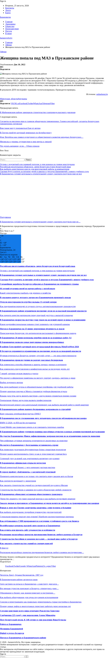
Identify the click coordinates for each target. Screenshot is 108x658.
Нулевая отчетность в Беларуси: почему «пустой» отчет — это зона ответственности (38, 356)
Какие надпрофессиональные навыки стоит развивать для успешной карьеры (35, 324)
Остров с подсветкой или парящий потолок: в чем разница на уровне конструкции (37, 164)
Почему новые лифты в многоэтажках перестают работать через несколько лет (35, 606)
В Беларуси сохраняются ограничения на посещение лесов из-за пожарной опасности (40, 351)
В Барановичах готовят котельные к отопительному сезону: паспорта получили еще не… (40, 222)
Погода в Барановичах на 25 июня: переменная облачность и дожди (32, 329)
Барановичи (5, 17)
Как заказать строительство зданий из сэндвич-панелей (26, 543)
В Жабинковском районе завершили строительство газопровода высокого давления (37, 112)
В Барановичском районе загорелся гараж (19, 579)
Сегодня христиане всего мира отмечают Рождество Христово (29, 611)
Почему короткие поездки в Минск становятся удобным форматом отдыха (33, 391)
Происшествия (12, 29)
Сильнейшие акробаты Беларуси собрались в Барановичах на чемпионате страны (39, 284)
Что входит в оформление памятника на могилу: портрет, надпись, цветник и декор (37, 378)
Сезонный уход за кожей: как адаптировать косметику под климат (30, 458)
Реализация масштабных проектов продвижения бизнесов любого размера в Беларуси (41, 534)
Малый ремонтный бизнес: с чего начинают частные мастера (27, 467)
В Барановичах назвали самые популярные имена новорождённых (32, 342)
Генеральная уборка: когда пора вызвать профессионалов (25, 400)
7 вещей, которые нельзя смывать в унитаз (19, 373)
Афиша (3, 52)
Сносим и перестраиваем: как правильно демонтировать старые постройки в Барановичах (41, 602)
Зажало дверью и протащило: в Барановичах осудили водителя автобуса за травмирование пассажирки (49, 503)
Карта (8, 13)
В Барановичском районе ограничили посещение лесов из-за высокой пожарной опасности (43, 311)
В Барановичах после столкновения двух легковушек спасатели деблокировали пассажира (43, 418)
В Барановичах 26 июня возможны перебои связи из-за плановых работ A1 (36, 338)
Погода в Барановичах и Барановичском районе (23, 638)
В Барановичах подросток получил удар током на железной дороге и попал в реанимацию (42, 320)
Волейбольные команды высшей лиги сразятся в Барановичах (30, 525)
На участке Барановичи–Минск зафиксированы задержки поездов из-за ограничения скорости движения (50, 436)
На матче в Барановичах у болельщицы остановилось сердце (29, 445)
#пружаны (22, 99)
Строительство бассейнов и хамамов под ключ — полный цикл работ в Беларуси (38, 539)
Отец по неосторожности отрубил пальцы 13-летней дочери (28, 302)
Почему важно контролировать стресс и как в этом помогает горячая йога (33, 454)
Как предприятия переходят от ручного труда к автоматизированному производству (38, 306)
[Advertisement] (54, 195)
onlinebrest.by (102, 94)
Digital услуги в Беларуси (12, 633)
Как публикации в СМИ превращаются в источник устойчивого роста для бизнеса (39, 521)
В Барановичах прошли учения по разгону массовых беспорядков (31, 360)
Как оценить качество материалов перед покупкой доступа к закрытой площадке (36, 315)
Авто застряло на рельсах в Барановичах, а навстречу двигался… (29, 584)
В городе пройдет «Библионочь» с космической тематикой (27, 472)
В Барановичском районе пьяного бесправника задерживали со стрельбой (35, 409)
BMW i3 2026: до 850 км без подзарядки (18, 423)
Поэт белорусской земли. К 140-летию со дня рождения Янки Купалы (33, 620)
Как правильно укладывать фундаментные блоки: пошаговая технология (33, 449)
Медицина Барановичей (11, 629)
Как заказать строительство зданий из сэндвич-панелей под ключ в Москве (34, 485)
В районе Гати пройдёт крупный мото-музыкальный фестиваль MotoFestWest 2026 (39, 347)
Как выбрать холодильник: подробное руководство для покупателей (31, 512)
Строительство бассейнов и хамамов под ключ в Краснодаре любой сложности (35, 490)
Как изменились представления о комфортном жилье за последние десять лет (35, 369)
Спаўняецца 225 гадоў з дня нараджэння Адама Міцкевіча (27, 615)
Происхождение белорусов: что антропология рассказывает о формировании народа (38, 333)
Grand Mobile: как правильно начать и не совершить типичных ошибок (32, 427)
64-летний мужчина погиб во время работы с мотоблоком (27, 288)
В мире (8, 33)
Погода (8, 31)
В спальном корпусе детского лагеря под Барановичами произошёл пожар (35, 297)
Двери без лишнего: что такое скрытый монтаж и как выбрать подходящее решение (37, 499)
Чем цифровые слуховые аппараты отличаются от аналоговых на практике (34, 440)
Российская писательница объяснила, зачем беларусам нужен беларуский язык (35, 167)
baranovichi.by (6, 38)
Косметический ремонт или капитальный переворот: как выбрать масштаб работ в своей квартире (44, 405)
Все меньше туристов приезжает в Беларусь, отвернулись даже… (29, 588)
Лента (8, 10)
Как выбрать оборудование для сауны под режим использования (29, 597)
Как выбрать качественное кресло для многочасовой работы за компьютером (34, 169)
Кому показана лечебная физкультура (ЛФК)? (20, 414)
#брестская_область (9, 99)
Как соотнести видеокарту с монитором (18, 481)
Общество (9, 26)
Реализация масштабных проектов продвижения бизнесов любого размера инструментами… (42, 552)
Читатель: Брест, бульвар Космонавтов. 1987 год (21, 575)
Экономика (10, 24)
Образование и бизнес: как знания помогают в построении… (27, 593)
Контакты (9, 8)
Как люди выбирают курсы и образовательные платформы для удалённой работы (36, 387)
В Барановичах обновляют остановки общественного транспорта (31, 494)
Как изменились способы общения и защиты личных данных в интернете (33, 364)
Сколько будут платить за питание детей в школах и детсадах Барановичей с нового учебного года (44, 171)
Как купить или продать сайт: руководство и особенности (27, 530)
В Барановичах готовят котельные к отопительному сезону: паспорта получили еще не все (41, 174)
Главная (8, 22)
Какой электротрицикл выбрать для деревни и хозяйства (25, 293)
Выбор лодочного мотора (11, 382)
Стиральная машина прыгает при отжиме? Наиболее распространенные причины (37, 517)
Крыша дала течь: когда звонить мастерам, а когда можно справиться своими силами (38, 396)
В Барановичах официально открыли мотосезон (23, 463)
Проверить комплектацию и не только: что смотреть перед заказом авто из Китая (36, 476)
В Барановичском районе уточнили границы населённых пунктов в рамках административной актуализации (52, 432)
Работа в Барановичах (10, 624)
